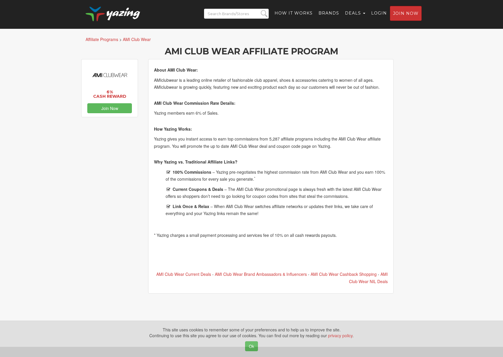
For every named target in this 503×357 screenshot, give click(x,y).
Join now (406, 13)
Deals (353, 13)
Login (379, 13)
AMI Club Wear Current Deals (183, 274)
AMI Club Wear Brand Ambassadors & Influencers (261, 274)
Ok (251, 346)
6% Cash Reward (109, 94)
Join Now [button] (109, 108)
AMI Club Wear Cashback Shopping (344, 274)
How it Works (293, 13)
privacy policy (340, 335)
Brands (328, 13)
